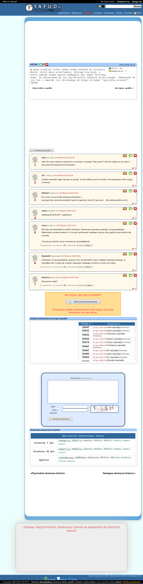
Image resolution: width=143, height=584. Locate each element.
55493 (85, 353)
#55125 (98, 449)
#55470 (118, 440)
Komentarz (81, 378)
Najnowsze (64, 13)
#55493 (126, 440)
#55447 (108, 440)
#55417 (77, 440)
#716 (62, 461)
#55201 (77, 449)
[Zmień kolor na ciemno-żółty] (100, 6)
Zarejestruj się (123, 2)
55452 (85, 357)
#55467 (64, 440)
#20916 (93, 457)
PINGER (74, 579)
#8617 (115, 457)
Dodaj (119, 13)
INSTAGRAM (51, 579)
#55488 (118, 449)
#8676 (104, 457)
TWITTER (63, 579)
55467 (85, 346)
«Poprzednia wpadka (42, 88)
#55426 (88, 440)
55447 (85, 327)
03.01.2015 (124, 65)
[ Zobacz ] (88, 245)
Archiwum (109, 13)
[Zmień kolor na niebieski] (97, 6)
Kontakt (128, 13)
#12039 (66, 457)
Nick (53, 406)
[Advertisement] (12, 292)
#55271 (64, 449)
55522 (85, 330)
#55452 (62, 444)
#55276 (108, 449)
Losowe (98, 13)
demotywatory (46, 582)
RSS (139, 13)
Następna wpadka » (124, 88)
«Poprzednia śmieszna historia (47, 473)
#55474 (98, 440)
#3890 (80, 457)
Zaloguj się (137, 2)
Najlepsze (77, 13)
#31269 (126, 458)
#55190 (62, 452)
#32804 (71, 461)
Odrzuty (88, 13)
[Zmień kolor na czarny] (103, 6)
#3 (64, 245)
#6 (64, 285)
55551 (85, 334)
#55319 (88, 449)
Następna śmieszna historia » (119, 473)
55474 (85, 342)
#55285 (126, 449)
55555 (85, 339)
